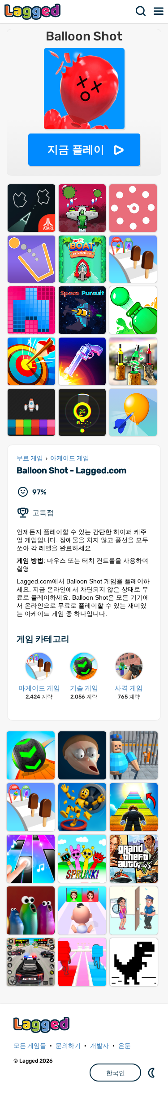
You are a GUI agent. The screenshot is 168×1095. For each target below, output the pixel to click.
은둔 (124, 1046)
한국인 (115, 1073)
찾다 (141, 11)
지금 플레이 (75, 149)
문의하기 (68, 1046)
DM (152, 1073)
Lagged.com (42, 1024)
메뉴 (159, 11)
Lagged (33, 11)
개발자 (99, 1046)
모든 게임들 (29, 1046)
